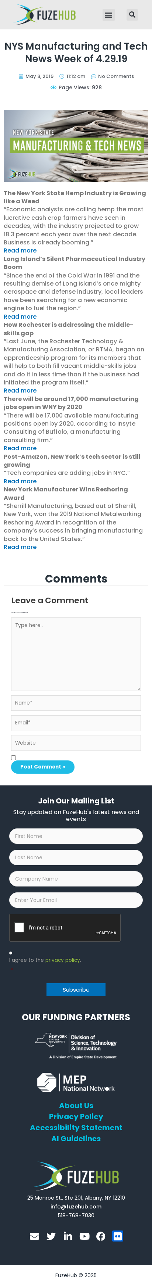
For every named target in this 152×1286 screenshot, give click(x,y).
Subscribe (76, 989)
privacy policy (62, 960)
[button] (109, 15)
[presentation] (65, 928)
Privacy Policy (76, 1116)
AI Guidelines (76, 1138)
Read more (20, 250)
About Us (76, 1105)
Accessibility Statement (76, 1127)
